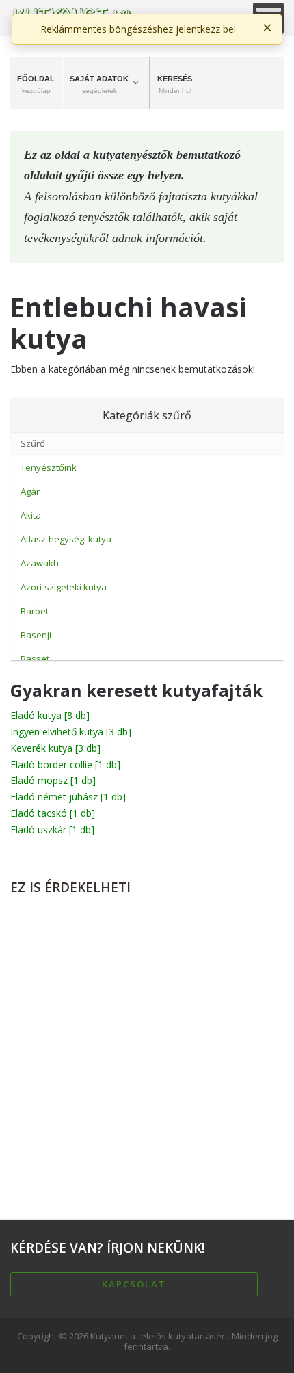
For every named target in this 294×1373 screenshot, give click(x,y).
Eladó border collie (65, 764)
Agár (30, 491)
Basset (35, 659)
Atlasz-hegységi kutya (66, 539)
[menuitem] (36, 83)
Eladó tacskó (52, 813)
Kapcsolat (134, 1284)
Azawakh (40, 563)
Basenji (36, 635)
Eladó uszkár (52, 829)
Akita (31, 515)
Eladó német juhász (68, 796)
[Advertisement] (147, 1051)
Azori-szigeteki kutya (64, 587)
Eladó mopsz (53, 780)
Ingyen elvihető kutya (70, 731)
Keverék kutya (55, 748)
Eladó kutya (50, 715)
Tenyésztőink (49, 467)
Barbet (35, 611)
